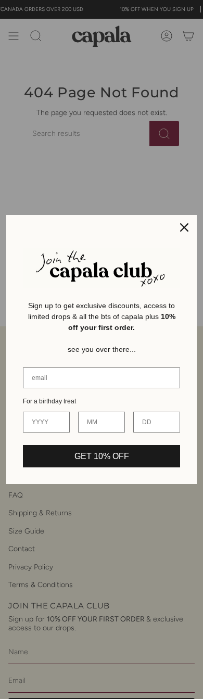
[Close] (184, 227)
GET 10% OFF (101, 456)
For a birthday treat (49, 401)
